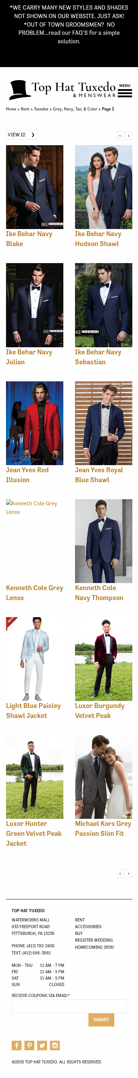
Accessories (88, 926)
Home (11, 109)
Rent (25, 109)
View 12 (16, 134)
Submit (101, 1019)
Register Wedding (94, 940)
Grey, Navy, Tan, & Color (75, 109)
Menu (125, 86)
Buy (79, 933)
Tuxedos (41, 109)
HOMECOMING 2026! (94, 947)
